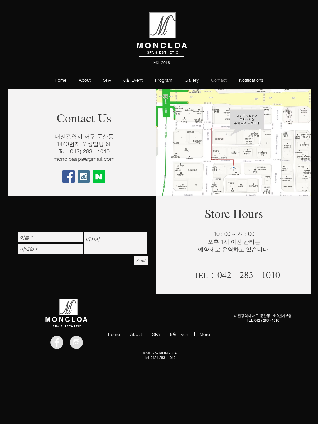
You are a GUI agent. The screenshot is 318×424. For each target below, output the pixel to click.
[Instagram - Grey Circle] (76, 342)
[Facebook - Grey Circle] (56, 342)
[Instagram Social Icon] (84, 176)
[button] (164, 79)
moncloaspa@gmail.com (84, 158)
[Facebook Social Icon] (68, 176)
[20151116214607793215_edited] (99, 176)
